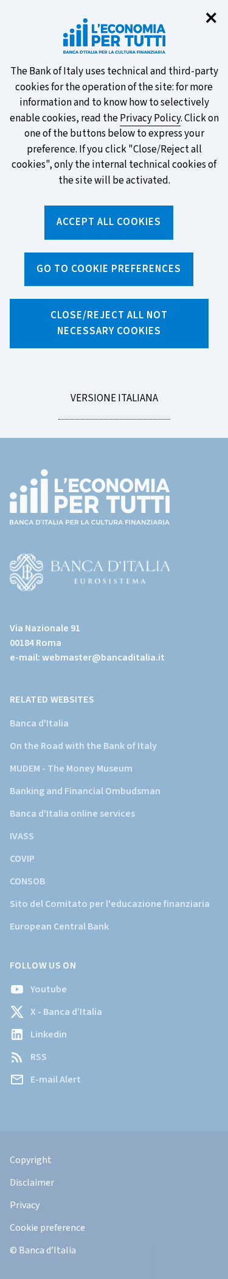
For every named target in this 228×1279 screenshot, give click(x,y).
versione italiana (114, 405)
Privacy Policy (150, 118)
